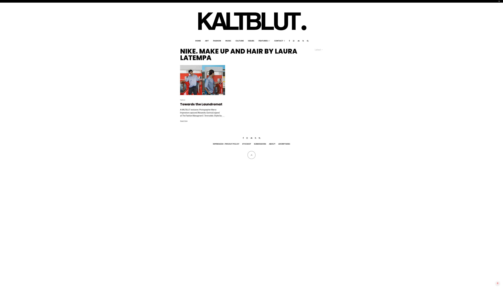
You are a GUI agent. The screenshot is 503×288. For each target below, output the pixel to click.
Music (228, 41)
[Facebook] (289, 41)
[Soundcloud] (298, 41)
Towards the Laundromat (201, 104)
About (272, 144)
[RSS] (303, 41)
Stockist (246, 144)
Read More (183, 121)
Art (207, 41)
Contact (278, 41)
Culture (240, 41)
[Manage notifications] (498, 283)
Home (198, 41)
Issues (251, 41)
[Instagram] (293, 41)
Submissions (260, 144)
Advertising (284, 144)
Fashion (217, 41)
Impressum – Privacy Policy (226, 144)
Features (263, 41)
